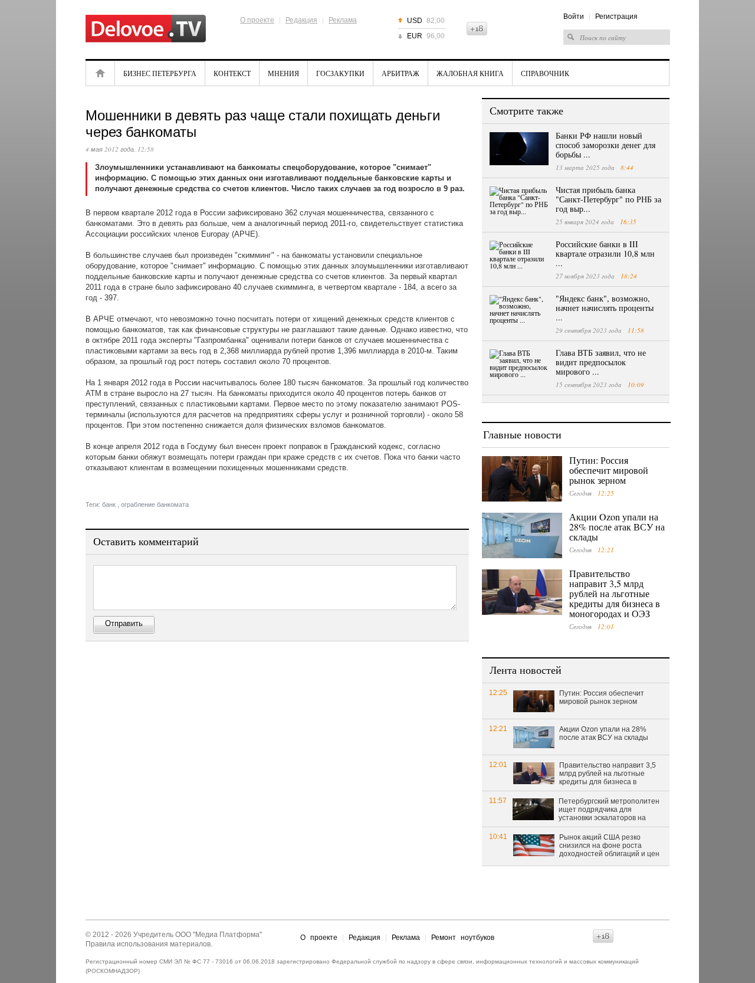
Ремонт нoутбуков (462, 937)
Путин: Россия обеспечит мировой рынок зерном (608, 470)
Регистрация (616, 16)
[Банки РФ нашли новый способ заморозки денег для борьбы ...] (519, 148)
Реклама (343, 20)
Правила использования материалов (148, 944)
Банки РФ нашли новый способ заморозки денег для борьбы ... (605, 145)
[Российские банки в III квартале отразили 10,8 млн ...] (519, 257)
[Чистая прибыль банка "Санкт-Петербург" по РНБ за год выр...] (519, 202)
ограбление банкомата (155, 504)
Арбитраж (400, 73)
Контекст (232, 73)
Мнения (283, 73)
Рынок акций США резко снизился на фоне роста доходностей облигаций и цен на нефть (609, 846)
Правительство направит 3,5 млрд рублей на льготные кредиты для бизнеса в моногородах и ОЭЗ (614, 593)
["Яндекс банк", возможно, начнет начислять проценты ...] (519, 311)
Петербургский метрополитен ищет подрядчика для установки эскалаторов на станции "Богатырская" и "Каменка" (609, 810)
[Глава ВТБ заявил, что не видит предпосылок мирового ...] (519, 365)
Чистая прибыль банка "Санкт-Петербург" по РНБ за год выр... (608, 199)
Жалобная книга (470, 73)
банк (109, 504)
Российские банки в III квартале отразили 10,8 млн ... (605, 253)
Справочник (545, 73)
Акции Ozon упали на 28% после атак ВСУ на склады (617, 526)
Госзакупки (340, 73)
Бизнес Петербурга (159, 73)
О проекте (257, 20)
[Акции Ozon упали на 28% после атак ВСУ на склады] (522, 535)
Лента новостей (526, 670)
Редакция (301, 20)
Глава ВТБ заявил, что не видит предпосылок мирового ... (601, 362)
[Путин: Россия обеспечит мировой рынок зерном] (522, 479)
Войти (573, 16)
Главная (100, 73)
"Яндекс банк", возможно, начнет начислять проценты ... (605, 308)
